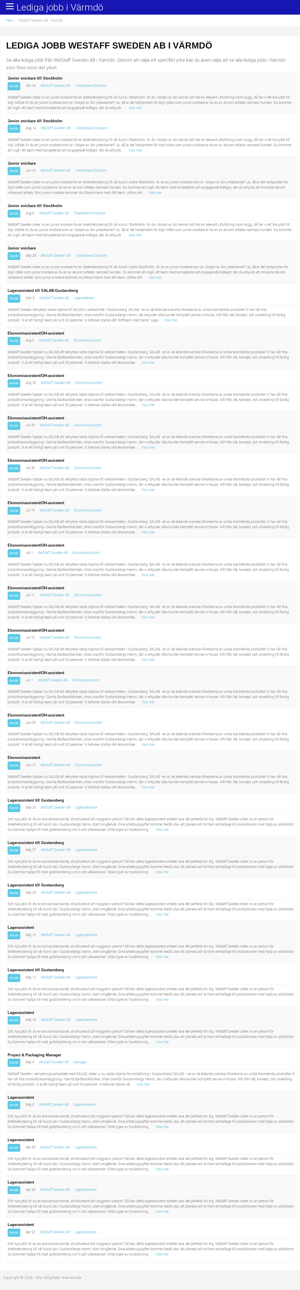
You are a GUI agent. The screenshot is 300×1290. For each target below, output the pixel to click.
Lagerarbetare (84, 298)
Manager (80, 1062)
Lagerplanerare (86, 807)
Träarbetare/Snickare (91, 86)
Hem (9, 20)
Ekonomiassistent (87, 340)
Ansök (13, 86)
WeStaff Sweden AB (55, 86)
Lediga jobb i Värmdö (59, 7)
